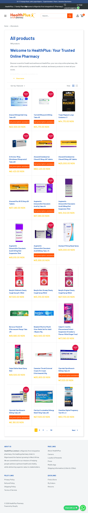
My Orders (51, 483)
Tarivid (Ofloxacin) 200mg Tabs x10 (43, 116)
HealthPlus (9, 6)
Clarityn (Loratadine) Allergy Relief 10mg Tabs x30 (44, 411)
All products (14, 26)
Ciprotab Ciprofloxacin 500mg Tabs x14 (66, 369)
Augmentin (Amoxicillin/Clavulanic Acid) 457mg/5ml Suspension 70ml (17, 249)
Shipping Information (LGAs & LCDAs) (62, 468)
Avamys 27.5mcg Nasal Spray (68, 246)
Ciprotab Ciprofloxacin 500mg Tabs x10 (17, 411)
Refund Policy (9, 483)
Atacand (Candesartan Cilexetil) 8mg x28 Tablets (67, 158)
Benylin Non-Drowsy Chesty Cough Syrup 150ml (43, 291)
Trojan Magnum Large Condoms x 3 (66, 116)
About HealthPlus (54, 451)
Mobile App (52, 465)
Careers (51, 454)
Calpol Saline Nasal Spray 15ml (18, 369)
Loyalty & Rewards (55, 458)
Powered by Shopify (11, 506)
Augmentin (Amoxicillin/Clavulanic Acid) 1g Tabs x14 (42, 203)
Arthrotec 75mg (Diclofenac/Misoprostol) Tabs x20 (18, 159)
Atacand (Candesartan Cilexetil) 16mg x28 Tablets (43, 158)
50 (51, 430)
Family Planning (21, 6)
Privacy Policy (9, 479)
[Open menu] (5, 16)
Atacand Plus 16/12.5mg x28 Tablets (19, 202)
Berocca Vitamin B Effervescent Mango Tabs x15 (18, 329)
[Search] (70, 15)
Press (50, 461)
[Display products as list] (77, 86)
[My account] (78, 16)
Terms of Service (10, 490)
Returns (51, 487)
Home (6, 26)
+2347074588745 (70, 6)
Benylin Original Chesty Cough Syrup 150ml (66, 291)
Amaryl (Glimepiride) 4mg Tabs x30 (18, 116)
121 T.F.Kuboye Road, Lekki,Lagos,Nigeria (29, 1)
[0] (82, 15)
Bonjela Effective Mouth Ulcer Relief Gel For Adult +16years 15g (43, 329)
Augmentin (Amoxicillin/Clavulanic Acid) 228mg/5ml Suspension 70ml (66, 205)
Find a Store (52, 479)
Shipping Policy (10, 487)
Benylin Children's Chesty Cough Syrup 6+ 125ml (18, 291)
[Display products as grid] (73, 86)
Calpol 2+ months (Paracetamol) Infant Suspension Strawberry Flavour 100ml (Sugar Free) (67, 330)
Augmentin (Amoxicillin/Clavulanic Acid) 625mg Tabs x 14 (42, 248)
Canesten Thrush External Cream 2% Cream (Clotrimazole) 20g (43, 370)
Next (73, 430)
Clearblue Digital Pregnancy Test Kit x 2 (68, 411)
